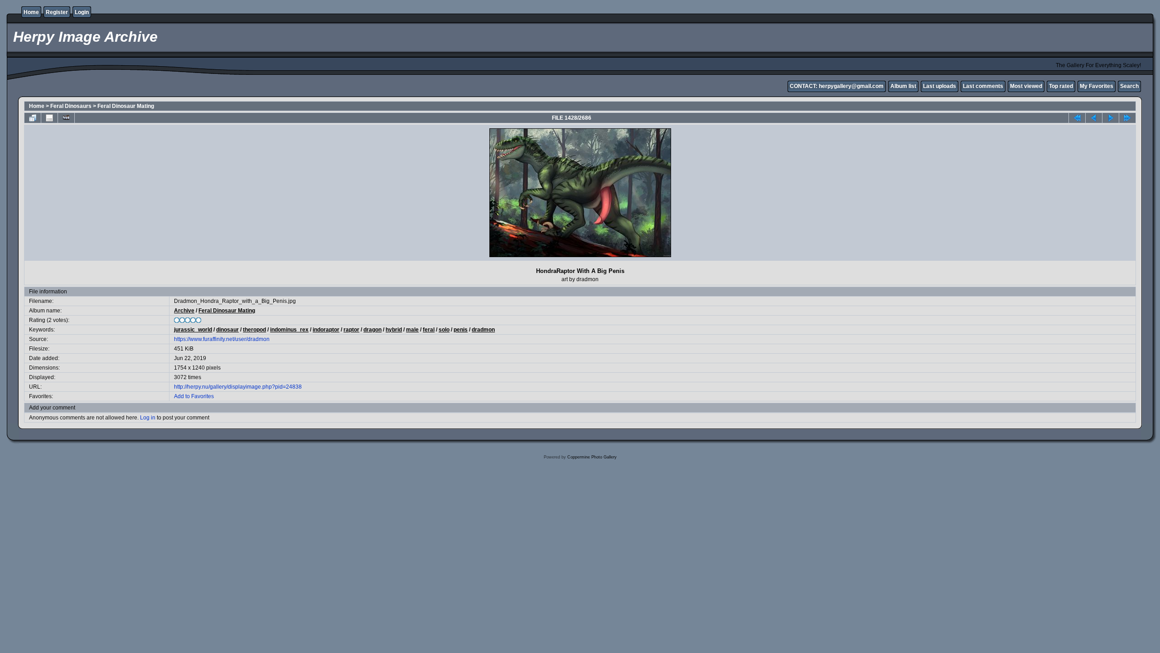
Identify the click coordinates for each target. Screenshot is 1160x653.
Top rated (1061, 86)
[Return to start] (1077, 118)
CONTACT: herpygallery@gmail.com (837, 86)
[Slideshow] (66, 118)
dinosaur (227, 329)
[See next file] (1110, 118)
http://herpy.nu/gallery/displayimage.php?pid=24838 (238, 387)
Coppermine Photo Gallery (592, 457)
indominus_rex (289, 329)
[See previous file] (1094, 118)
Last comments (983, 86)
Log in (147, 417)
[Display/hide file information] (49, 118)
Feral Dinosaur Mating (125, 106)
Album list (903, 86)
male (412, 329)
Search (1129, 86)
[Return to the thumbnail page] (32, 118)
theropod (254, 329)
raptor (351, 329)
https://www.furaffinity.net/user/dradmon (222, 339)
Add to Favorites (194, 396)
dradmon (483, 329)
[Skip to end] (1127, 118)
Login (82, 12)
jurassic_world (193, 329)
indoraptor (326, 329)
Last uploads (939, 86)
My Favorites (1096, 86)
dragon (372, 329)
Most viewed (1026, 86)
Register (57, 12)
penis (461, 329)
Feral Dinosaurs (71, 106)
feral (429, 329)
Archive (184, 310)
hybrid (394, 329)
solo (444, 329)
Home (31, 12)
